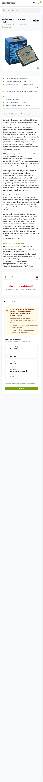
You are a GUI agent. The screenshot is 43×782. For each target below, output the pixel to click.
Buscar (21, 388)
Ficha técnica (25, 114)
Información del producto (11, 114)
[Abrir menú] (34, 3)
